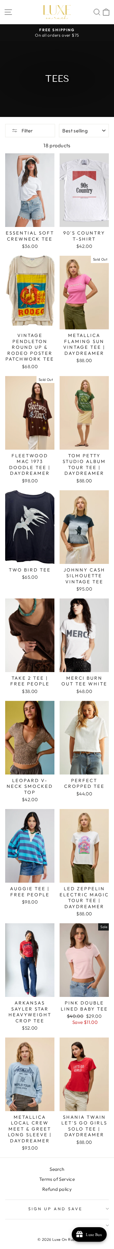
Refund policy (57, 1189)
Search (57, 1169)
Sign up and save (55, 1208)
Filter (27, 131)
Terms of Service (57, 1179)
